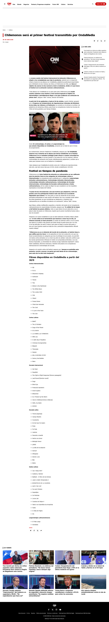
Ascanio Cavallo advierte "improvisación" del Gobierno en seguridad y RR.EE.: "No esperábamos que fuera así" (94, 78)
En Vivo (28, 613)
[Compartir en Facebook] (97, 41)
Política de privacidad (41, 613)
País (14, 4)
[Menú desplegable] (5, 4)
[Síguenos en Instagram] (56, 609)
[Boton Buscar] (93, 4)
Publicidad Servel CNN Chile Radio (82, 613)
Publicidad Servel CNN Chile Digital (66, 613)
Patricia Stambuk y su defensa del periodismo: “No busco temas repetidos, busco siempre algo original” (94, 59)
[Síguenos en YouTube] (60, 609)
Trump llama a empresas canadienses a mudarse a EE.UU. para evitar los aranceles (67, 592)
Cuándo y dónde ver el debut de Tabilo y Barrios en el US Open (94, 72)
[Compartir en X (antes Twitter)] (101, 41)
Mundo (19, 4)
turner (6, 42)
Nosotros (33, 613)
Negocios (26, 4)
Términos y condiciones (52, 613)
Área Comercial (22, 613)
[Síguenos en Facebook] (48, 609)
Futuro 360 (55, 4)
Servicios (70, 4)
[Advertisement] (15, 138)
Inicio (4, 30)
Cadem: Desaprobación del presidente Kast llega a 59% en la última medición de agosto (95, 66)
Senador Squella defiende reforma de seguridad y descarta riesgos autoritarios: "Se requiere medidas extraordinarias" (41, 593)
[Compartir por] (104, 41)
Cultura (63, 4)
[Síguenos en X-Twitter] (52, 609)
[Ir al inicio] (9, 4)
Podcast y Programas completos (40, 4)
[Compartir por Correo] (94, 41)
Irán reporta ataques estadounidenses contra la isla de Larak (93, 592)
